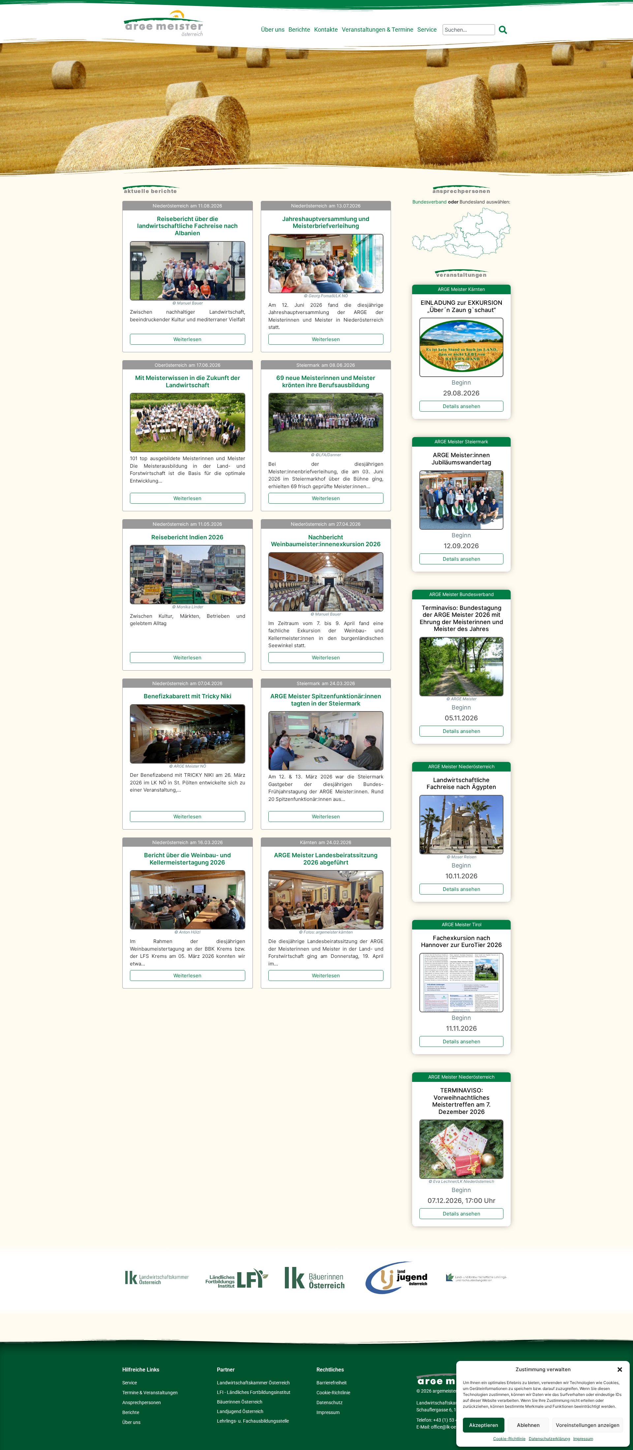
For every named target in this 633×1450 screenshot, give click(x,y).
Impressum (583, 1438)
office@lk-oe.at (446, 1427)
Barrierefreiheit (331, 1382)
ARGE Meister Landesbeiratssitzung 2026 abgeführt (325, 859)
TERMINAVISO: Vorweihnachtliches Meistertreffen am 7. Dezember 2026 (461, 1101)
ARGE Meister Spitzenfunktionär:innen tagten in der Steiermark (325, 700)
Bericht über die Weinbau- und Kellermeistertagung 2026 (187, 859)
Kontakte (326, 29)
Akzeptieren (483, 1425)
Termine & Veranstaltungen (150, 1392)
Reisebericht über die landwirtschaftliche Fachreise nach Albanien (187, 225)
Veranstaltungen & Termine (377, 29)
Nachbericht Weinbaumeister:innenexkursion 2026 (326, 541)
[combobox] (468, 29)
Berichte (299, 29)
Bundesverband (429, 202)
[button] (620, 1369)
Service (427, 29)
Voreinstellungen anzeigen (587, 1425)
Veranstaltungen (461, 274)
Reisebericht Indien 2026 (187, 537)
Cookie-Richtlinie (509, 1438)
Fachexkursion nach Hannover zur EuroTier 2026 (461, 941)
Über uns (273, 29)
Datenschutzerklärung (549, 1438)
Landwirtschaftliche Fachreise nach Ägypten (461, 783)
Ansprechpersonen (461, 191)
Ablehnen (528, 1425)
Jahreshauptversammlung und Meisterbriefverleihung (325, 222)
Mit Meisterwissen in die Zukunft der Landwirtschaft (187, 381)
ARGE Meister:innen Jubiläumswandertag (461, 459)
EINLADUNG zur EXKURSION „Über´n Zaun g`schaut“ (461, 306)
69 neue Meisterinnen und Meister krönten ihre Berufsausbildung (325, 381)
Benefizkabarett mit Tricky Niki (187, 696)
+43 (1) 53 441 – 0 (452, 1420)
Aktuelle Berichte (150, 191)
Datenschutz (329, 1402)
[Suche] (504, 29)
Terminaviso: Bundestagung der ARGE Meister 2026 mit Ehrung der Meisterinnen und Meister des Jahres (461, 618)
